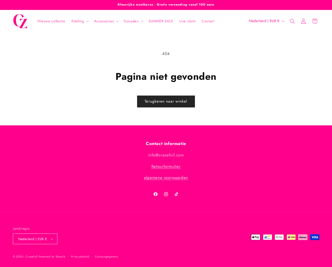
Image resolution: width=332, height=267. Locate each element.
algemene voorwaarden (166, 177)
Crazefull (32, 257)
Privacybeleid (80, 257)
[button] (80, 21)
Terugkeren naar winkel (166, 101)
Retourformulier (166, 166)
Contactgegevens (106, 257)
